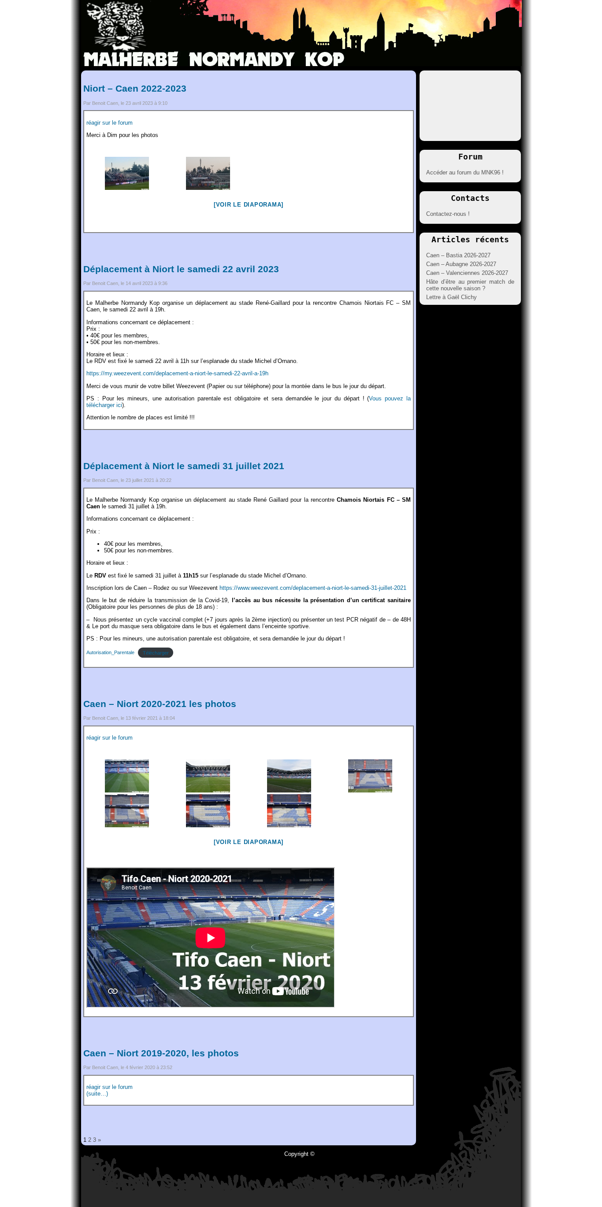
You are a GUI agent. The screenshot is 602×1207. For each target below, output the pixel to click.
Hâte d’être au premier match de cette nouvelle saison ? (470, 285)
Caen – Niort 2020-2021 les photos (159, 704)
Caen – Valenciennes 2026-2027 (467, 273)
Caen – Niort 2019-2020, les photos (161, 1053)
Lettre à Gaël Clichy (451, 297)
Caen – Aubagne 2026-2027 (461, 264)
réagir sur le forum (109, 122)
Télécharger (156, 652)
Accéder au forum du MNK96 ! (465, 172)
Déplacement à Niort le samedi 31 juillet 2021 (183, 466)
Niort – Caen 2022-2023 (134, 88)
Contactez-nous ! (448, 214)
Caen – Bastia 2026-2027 (458, 255)
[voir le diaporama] (248, 204)
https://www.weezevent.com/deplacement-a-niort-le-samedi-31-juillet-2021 (312, 588)
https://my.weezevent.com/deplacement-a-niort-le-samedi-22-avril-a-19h (177, 373)
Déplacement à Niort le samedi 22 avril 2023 (181, 269)
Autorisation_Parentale (110, 652)
